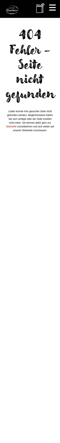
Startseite (11, 126)
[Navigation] (52, 7)
